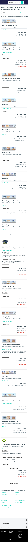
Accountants (4, 500)
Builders (17, 499)
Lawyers (17, 492)
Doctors (3, 502)
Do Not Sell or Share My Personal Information (20, 536)
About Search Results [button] (22, 12)
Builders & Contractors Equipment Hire (11, 27)
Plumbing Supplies (6, 446)
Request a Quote (14, 468)
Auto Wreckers (18, 502)
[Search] (22, 2)
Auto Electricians (5, 499)
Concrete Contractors (20, 500)
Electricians (4, 494)
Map (5, 12)
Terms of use (11, 536)
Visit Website (6, 58)
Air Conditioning (5, 507)
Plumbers (3, 492)
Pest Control (18, 496)
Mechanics (17, 494)
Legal (9, 539)
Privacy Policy (20, 531)
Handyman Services (6, 508)
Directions (4, 52)
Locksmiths (4, 496)
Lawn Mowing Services (6, 505)
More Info (4, 29)
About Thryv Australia (10, 532)
